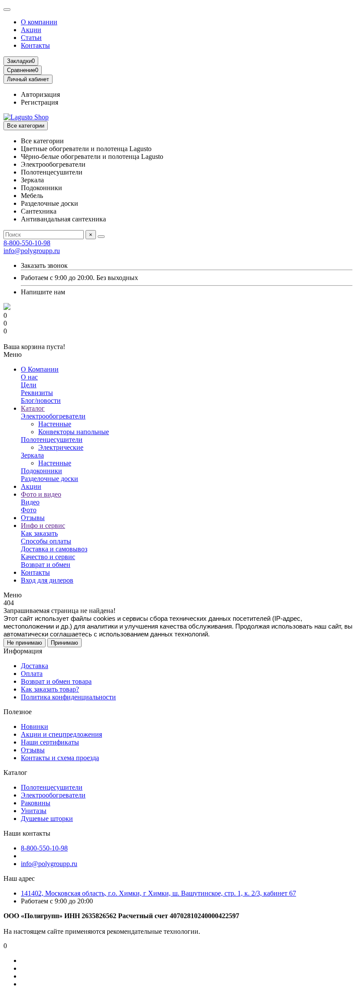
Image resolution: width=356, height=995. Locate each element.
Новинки (34, 726)
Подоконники (41, 470)
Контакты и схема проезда (60, 757)
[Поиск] (101, 236)
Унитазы (33, 810)
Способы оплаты (46, 541)
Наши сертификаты (50, 742)
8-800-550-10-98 (26, 243)
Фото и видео (41, 494)
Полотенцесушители (51, 439)
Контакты (35, 45)
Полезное (17, 711)
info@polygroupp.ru (31, 250)
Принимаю (64, 642)
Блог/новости (41, 400)
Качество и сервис (48, 556)
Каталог (33, 408)
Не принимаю (24, 642)
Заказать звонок (44, 265)
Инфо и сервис (43, 525)
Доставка (34, 665)
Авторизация (40, 94)
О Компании (40, 369)
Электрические (60, 447)
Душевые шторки (47, 818)
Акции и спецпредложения (61, 734)
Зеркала (32, 455)
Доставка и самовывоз (54, 549)
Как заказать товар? (50, 689)
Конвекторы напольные (73, 431)
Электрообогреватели (53, 416)
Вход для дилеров (47, 580)
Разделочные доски (49, 478)
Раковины (35, 803)
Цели (28, 385)
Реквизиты (37, 392)
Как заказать (39, 533)
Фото (28, 510)
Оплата (32, 673)
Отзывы (33, 517)
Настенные (54, 424)
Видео (30, 502)
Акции (31, 29)
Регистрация (39, 102)
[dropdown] (6, 9)
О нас (29, 377)
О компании (39, 22)
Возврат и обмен (45, 564)
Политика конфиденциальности (68, 697)
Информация (22, 651)
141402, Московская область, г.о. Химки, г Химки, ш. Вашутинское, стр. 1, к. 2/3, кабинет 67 (158, 893)
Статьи (31, 37)
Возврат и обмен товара (56, 681)
